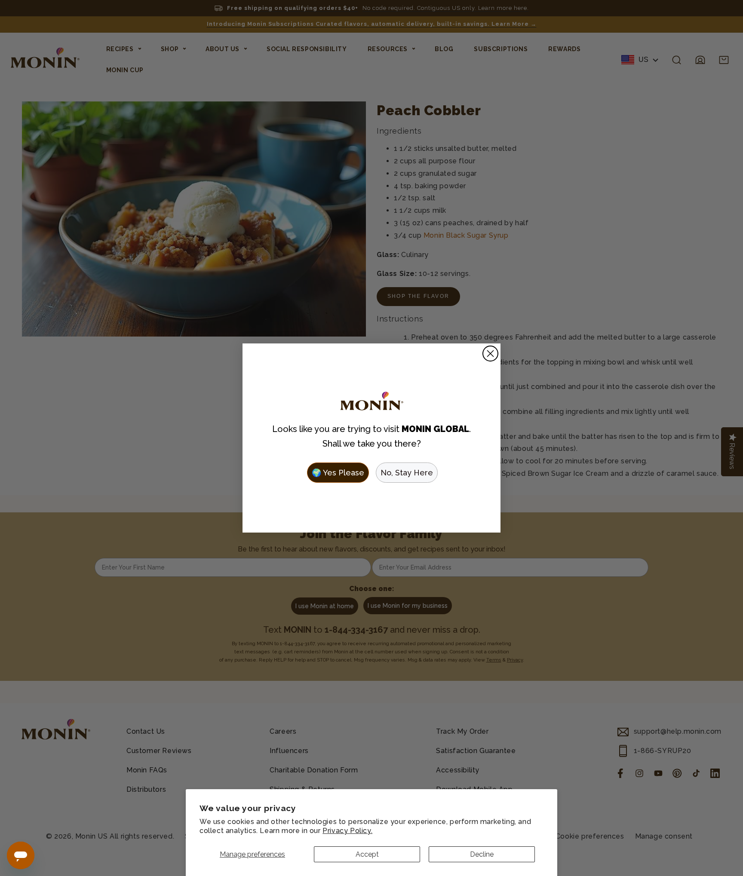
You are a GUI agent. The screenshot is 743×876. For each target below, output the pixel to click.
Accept (367, 854)
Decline (482, 854)
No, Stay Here (407, 472)
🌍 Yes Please (338, 472)
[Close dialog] (490, 353)
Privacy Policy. (347, 831)
